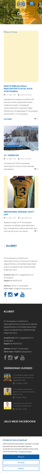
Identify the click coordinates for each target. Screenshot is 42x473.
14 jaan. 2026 (20, 397)
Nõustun (21, 457)
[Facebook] (5, 296)
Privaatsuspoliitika (24, 451)
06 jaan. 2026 (21, 409)
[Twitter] (16, 296)
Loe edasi (8, 119)
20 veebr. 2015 (11, 95)
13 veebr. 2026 (21, 383)
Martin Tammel (25, 159)
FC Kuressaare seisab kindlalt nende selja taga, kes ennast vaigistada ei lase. (23, 377)
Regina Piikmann (26, 95)
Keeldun (21, 468)
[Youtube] (22, 296)
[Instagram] (10, 296)
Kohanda (21, 462)
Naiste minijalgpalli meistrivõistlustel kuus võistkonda (18, 89)
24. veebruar (11, 155)
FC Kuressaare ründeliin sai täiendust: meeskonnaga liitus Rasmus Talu (24, 391)
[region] (21, 454)
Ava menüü (31, 3)
